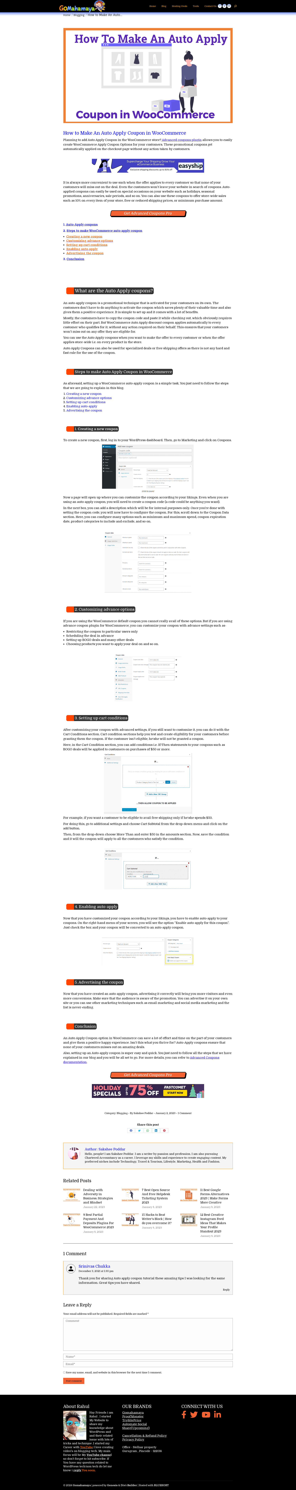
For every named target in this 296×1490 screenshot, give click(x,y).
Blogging (122, 1113)
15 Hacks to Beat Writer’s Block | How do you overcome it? (157, 1219)
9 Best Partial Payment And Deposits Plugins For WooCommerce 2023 (98, 1221)
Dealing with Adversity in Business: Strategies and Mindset (98, 1196)
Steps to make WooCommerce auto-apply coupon (104, 231)
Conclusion (75, 259)
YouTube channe (99, 1454)
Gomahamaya (133, 1412)
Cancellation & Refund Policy (144, 1436)
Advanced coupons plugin (181, 140)
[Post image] (71, 1195)
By (141, 1113)
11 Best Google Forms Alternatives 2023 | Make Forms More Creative (214, 1196)
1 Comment (184, 1113)
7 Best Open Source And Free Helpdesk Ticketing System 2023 (156, 1196)
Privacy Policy (133, 1439)
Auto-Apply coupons (82, 224)
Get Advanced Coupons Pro (148, 213)
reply (77, 1470)
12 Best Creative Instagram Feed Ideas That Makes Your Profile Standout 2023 (213, 1223)
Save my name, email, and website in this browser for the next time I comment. (114, 1372)
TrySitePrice (131, 1420)
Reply (226, 1289)
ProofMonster (133, 1416)
